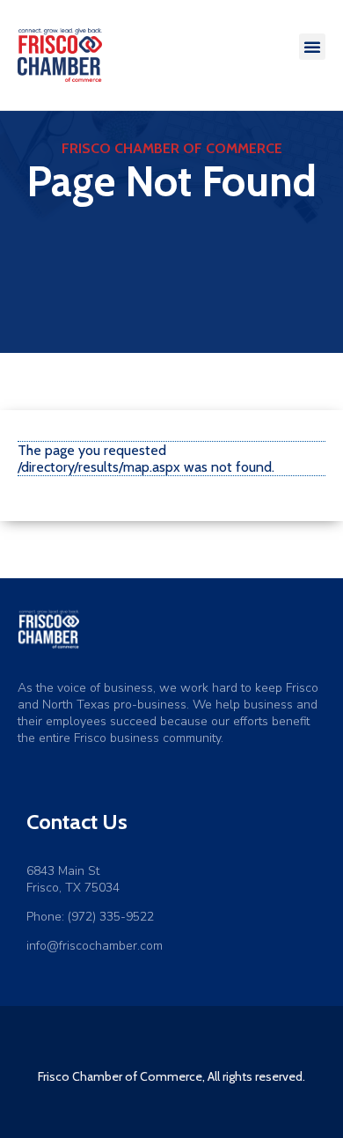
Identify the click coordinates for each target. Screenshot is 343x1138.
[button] (312, 46)
